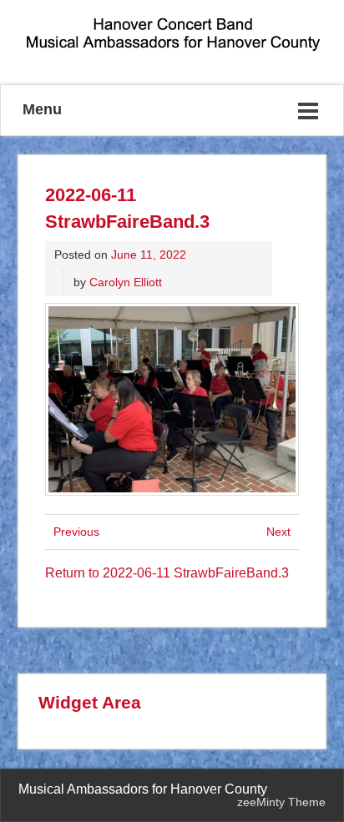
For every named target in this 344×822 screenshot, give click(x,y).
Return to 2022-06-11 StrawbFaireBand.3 (167, 573)
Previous (76, 531)
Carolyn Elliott (125, 282)
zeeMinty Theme (281, 802)
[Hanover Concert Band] (172, 51)
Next (278, 531)
